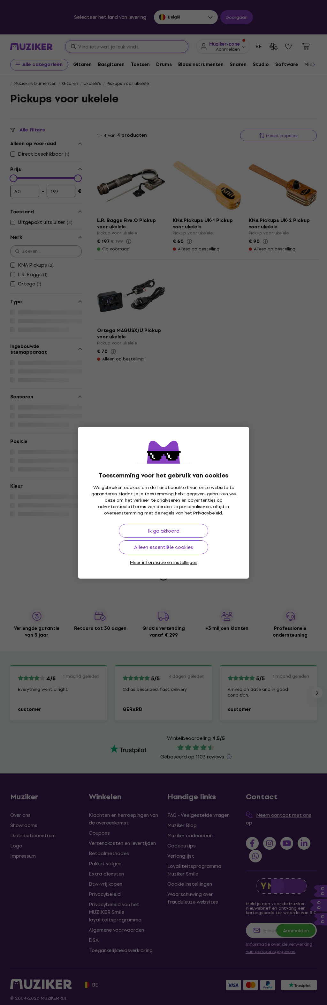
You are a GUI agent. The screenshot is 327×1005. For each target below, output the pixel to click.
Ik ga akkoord (163, 531)
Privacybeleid (207, 513)
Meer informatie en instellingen (163, 562)
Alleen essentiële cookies (163, 547)
